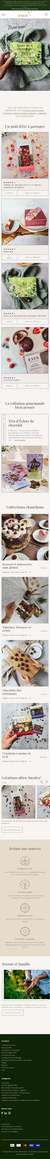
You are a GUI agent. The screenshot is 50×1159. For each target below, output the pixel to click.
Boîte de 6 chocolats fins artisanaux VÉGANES (24, 316)
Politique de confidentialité (12, 1129)
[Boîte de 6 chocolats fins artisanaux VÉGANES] (25, 286)
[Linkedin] (5, 1113)
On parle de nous (8, 1055)
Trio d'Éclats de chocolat (21, 423)
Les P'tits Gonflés (11, 380)
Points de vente (8, 1068)
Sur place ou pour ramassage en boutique (25, 67)
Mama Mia (8, 251)
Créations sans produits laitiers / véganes (25, 113)
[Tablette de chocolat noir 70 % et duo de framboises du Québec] (25, 155)
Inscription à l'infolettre (11, 1050)
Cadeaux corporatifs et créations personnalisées (21, 1100)
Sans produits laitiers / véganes (14, 1090)
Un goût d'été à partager (25, 126)
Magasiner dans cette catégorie (15, 572)
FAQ (3, 1070)
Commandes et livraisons (12, 1126)
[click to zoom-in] (44, 449)
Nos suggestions (12, 830)
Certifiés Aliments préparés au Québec (17, 1060)
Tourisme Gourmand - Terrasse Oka (15, 1093)
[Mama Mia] (25, 222)
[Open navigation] (4, 15)
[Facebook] (2, 1113)
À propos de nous (13, 1013)
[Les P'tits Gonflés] (25, 350)
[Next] (47, 54)
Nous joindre (7, 1048)
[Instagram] (9, 1113)
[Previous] (3, 54)
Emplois (5, 1065)
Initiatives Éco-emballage (12, 1058)
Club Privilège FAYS (9, 1052)
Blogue (4, 1062)
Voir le (33, 193)
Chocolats (5, 1083)
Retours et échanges (10, 1131)
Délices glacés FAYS (9, 1085)
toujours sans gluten (33, 110)
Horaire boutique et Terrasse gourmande (25, 8)
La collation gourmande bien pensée (25, 405)
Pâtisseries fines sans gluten (13, 1088)
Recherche (6, 1124)
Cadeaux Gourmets (9, 1098)
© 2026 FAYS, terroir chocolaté (14, 1152)
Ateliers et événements (11, 1095)
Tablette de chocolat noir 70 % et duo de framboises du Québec (22, 186)
